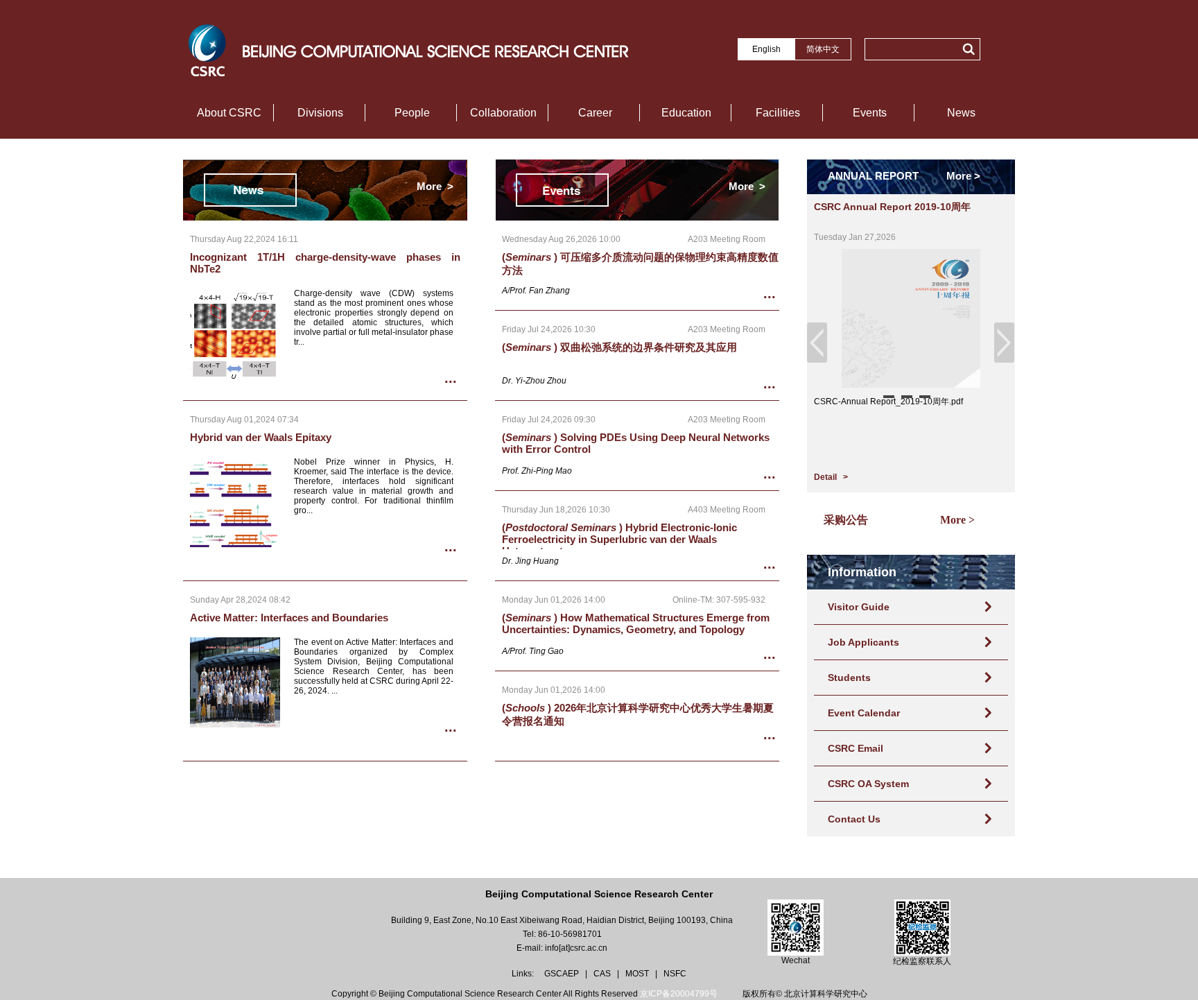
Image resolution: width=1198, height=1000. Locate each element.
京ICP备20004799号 (679, 994)
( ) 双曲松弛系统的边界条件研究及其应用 (619, 347)
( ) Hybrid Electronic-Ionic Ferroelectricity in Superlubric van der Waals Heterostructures (619, 539)
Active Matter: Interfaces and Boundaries (289, 617)
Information (862, 572)
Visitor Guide (858, 606)
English (766, 49)
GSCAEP (562, 974)
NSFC (674, 974)
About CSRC (229, 113)
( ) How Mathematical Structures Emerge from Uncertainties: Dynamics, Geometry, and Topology (636, 623)
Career (595, 113)
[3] (924, 396)
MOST (638, 974)
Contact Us (854, 819)
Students (849, 677)
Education (686, 113)
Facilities (778, 113)
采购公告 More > (891, 520)
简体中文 (823, 49)
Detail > (831, 477)
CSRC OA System (868, 783)
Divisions (320, 113)
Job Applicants (863, 642)
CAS (603, 974)
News (961, 113)
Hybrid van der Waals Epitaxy (260, 437)
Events (870, 113)
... (450, 378)
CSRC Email (855, 748)
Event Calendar (864, 712)
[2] (906, 396)
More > (435, 186)
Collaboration (503, 113)
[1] (888, 396)
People (412, 113)
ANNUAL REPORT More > (904, 176)
